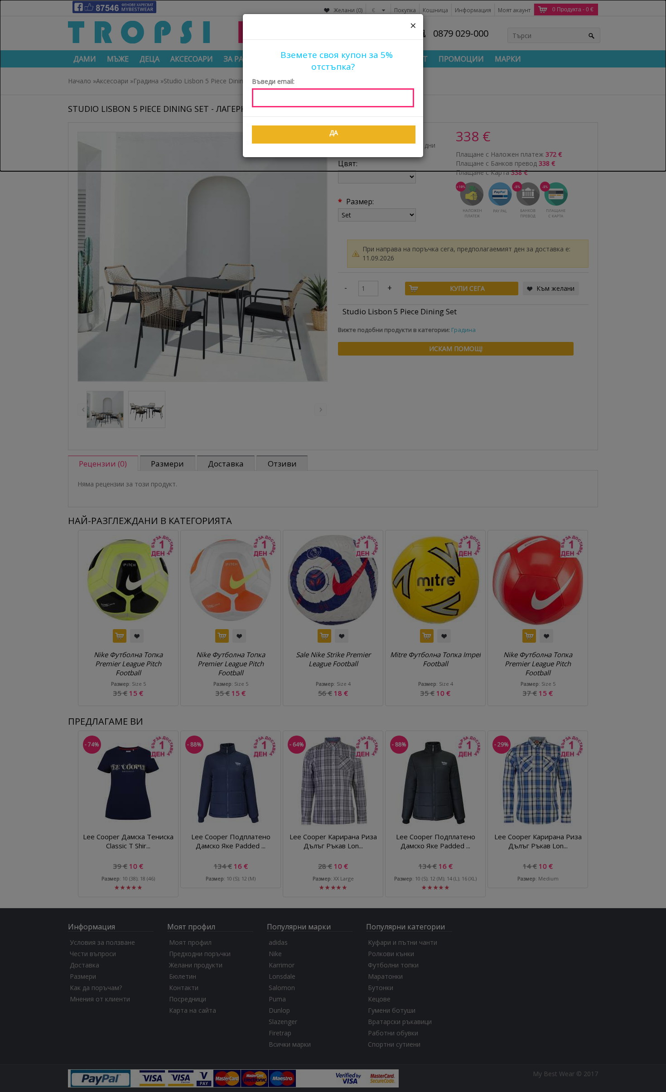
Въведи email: (273, 81)
